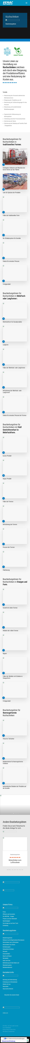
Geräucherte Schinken (8, 949)
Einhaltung (5, 925)
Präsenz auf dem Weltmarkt (10, 918)
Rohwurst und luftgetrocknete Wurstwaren (13, 940)
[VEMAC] (8, 2)
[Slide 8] (19, 869)
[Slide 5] (18, 813)
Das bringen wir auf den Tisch (10, 923)
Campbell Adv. (11, 1031)
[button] (26, 3)
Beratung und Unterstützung (10, 979)
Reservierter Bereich (8, 989)
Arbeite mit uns (7, 984)
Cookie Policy (13, 1029)
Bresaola (5, 951)
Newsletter (5, 986)
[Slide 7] (17, 869)
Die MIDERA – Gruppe (8, 916)
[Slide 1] (12, 813)
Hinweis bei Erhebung (8, 1041)
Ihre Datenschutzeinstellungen (15, 1038)
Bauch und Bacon (7, 956)
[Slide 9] (21, 869)
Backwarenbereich (7, 967)
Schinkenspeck (6, 947)
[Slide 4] (16, 813)
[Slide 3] (15, 813)
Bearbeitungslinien (7, 938)
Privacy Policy (6, 1029)
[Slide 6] (16, 869)
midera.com (5, 1013)
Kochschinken (6, 953)
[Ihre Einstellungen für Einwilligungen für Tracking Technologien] (27, 1040)
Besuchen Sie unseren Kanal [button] (11, 995)
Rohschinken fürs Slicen (9, 944)
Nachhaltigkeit (6, 921)
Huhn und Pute (6, 960)
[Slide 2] (13, 813)
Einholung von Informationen (10, 982)
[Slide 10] (22, 869)
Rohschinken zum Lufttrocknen (13, 861)
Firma (4, 912)
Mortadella (5, 958)
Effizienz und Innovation (9, 914)
